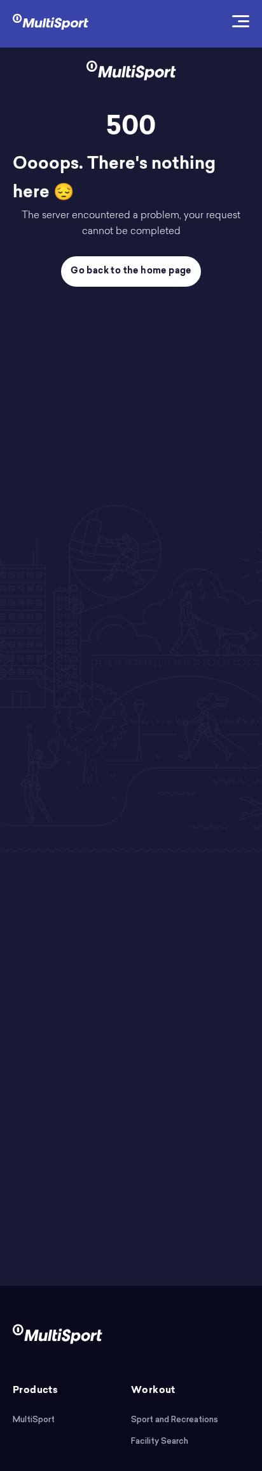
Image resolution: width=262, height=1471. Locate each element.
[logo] (50, 20)
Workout (153, 1391)
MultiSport (34, 1419)
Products (35, 1391)
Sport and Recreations (174, 1419)
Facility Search (159, 1440)
